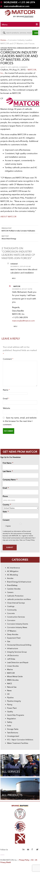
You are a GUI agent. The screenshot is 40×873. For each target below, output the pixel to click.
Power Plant (12, 708)
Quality (10, 712)
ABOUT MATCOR (8, 216)
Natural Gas (11, 687)
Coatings (10, 606)
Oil (8, 694)
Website (6, 408)
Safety (9, 722)
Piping (9, 705)
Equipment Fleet (14, 638)
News (9, 690)
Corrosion (11, 620)
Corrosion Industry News (17, 627)
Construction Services (16, 617)
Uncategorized (13, 736)
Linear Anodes (13, 666)
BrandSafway (12, 585)
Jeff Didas (11, 659)
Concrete (11, 613)
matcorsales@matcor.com (16, 6)
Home (3, 40)
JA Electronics (13, 655)
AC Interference (13, 568)
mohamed (14, 264)
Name (6, 390)
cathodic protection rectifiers (19, 599)
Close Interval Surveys (16, 603)
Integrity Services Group (17, 652)
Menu (4, 24)
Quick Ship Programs (15, 715)
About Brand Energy (9, 237)
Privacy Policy (30, 540)
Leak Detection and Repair (17, 662)
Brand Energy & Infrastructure (19, 582)
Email (6, 398)
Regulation (11, 719)
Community (12, 610)
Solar (9, 726)
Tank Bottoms (12, 733)
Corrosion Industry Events (26, 48)
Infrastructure (12, 648)
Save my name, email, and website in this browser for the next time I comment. (20, 421)
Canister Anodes (13, 589)
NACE (9, 683)
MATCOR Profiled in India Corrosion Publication (18, 229)
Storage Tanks (12, 729)
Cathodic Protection (8, 48)
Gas (8, 641)
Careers (10, 592)
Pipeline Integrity (14, 701)
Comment (8, 359)
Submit (9, 547)
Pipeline (10, 698)
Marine (10, 669)
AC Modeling (12, 575)
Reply (14, 278)
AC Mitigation (12, 571)
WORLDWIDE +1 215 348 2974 (19, 2)
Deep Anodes (12, 634)
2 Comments (23, 67)
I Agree (8, 526)
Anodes (10, 578)
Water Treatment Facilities (17, 743)
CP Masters (11, 631)
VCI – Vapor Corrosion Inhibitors (20, 740)
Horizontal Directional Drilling (19, 645)
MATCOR (10, 50)
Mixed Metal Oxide (15, 676)
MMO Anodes (13, 680)
